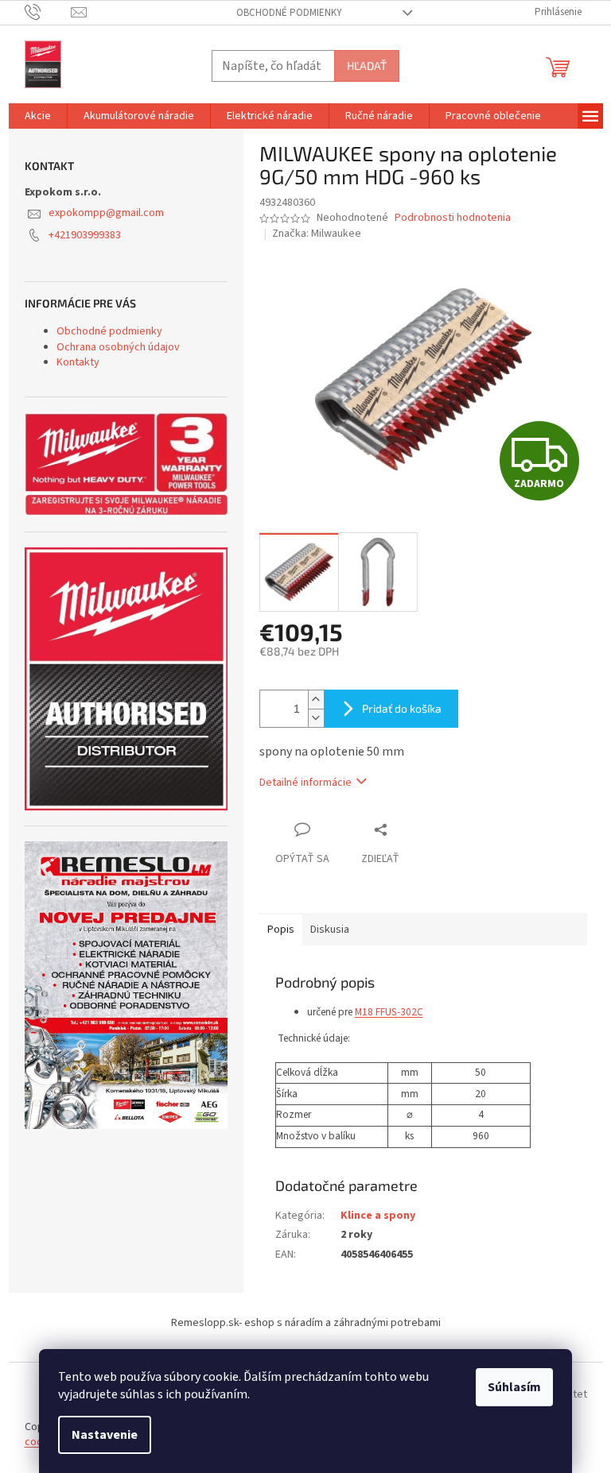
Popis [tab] (280, 930)
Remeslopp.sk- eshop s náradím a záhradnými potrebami (306, 1323)
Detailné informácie (305, 783)
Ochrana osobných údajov (118, 347)
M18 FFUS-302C (389, 1011)
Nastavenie (105, 1435)
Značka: (316, 234)
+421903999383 (85, 235)
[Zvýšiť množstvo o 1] (316, 699)
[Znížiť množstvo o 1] (316, 718)
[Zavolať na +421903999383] (48, 12)
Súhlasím (514, 1387)
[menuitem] (38, 116)
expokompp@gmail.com (106, 213)
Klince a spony (378, 1216)
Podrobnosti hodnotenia (453, 218)
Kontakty (77, 362)
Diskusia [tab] (329, 930)
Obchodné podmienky (289, 13)
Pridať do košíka (402, 708)
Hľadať (367, 65)
